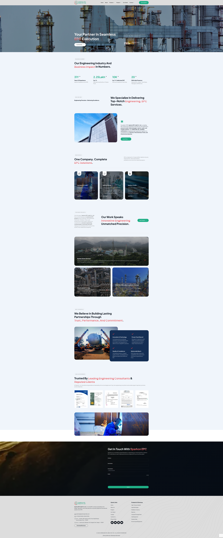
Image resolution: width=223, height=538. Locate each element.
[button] (75, 399)
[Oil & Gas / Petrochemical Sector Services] (145, 289)
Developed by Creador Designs (111, 535)
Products (111, 2)
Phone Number (110, 468)
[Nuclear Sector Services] (145, 260)
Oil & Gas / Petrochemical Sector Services (127, 285)
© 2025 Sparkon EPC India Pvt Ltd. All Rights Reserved (111, 532)
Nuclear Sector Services (84, 258)
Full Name (110, 458)
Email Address (110, 463)
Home (102, 2)
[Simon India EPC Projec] (107, 290)
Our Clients (125, 2)
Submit (128, 487)
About (106, 2)
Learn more (79, 196)
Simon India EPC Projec (83, 288)
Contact (131, 2)
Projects (118, 2)
